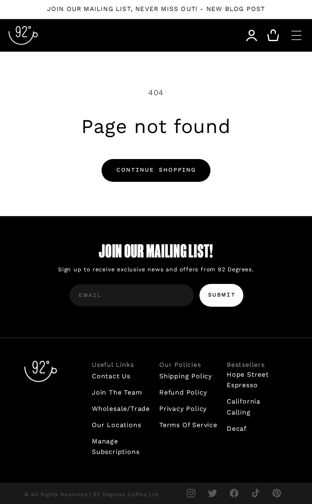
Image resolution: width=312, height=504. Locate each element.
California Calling (243, 406)
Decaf (237, 428)
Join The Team (117, 392)
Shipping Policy (185, 376)
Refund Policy (183, 392)
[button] (296, 35)
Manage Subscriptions (115, 446)
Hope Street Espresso (248, 380)
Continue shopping (156, 170)
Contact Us (111, 376)
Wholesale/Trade (121, 408)
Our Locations (116, 425)
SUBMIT (222, 295)
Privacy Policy (183, 408)
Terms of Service (188, 425)
